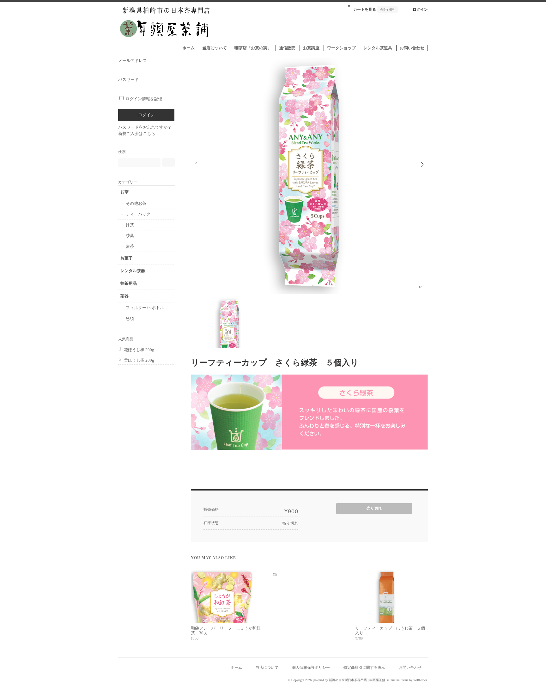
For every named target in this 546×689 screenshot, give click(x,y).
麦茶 (130, 246)
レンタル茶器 (132, 270)
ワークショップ (341, 48)
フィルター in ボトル (145, 307)
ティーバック (138, 214)
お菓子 (126, 258)
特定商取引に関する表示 (364, 668)
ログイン (420, 10)
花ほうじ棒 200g (139, 349)
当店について (214, 48)
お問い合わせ (412, 48)
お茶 (124, 191)
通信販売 (287, 48)
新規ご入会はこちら (136, 133)
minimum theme (397, 680)
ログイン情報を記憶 (143, 98)
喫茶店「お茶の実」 (252, 48)
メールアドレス (132, 60)
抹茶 (130, 225)
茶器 (124, 296)
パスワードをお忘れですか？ (145, 127)
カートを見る (371, 8)
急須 (130, 318)
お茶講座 (311, 48)
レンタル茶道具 (377, 48)
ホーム (188, 48)
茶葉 (130, 235)
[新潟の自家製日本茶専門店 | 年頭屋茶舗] (165, 41)
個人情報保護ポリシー (311, 668)
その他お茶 (136, 203)
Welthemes (420, 680)
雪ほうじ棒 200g (139, 360)
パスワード (128, 79)
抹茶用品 (128, 283)
